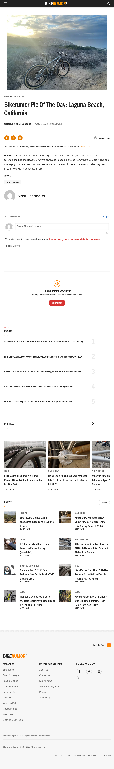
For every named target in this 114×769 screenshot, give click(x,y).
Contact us (44, 675)
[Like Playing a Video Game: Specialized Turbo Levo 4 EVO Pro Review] (10, 517)
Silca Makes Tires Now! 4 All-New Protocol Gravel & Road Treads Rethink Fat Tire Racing (43, 341)
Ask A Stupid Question (50, 686)
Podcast (43, 692)
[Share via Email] (20, 137)
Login (106, 217)
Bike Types (8, 670)
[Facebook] (79, 671)
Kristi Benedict (23, 124)
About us (43, 670)
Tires (6, 470)
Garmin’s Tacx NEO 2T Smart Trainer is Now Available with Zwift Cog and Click (39, 386)
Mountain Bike (98, 470)
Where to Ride (10, 703)
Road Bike (8, 714)
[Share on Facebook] (6, 137)
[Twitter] (88, 671)
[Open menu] (5, 3)
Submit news (45, 681)
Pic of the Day (12, 182)
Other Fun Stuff (10, 686)
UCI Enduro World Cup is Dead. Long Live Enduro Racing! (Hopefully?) (35, 548)
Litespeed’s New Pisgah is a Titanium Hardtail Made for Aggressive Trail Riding (39, 401)
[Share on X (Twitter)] (13, 137)
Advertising (44, 697)
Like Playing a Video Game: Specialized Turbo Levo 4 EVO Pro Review (37, 522)
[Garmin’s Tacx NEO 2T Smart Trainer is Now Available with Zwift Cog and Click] (10, 570)
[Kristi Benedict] (9, 197)
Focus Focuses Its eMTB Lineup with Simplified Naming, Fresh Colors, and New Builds (91, 601)
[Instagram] (98, 671)
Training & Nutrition (29, 565)
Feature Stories (10, 681)
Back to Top (98, 645)
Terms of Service (105, 755)
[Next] (93, 423)
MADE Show (53, 470)
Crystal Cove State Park (85, 155)
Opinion (23, 539)
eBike (22, 591)
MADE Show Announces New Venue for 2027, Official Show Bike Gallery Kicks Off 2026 (43, 356)
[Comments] (96, 138)
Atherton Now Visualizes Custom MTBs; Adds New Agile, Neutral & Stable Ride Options (42, 371)
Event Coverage (11, 675)
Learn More (85, 147)
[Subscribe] (79, 678)
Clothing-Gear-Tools (13, 720)
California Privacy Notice (76, 755)
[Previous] (88, 423)
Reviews (23, 512)
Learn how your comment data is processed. (75, 239)
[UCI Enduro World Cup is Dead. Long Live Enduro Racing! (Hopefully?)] (10, 544)
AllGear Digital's (24, 736)
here (40, 168)
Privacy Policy (58, 755)
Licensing (92, 755)
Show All (104, 502)
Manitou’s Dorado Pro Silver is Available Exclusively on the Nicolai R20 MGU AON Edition (37, 601)
